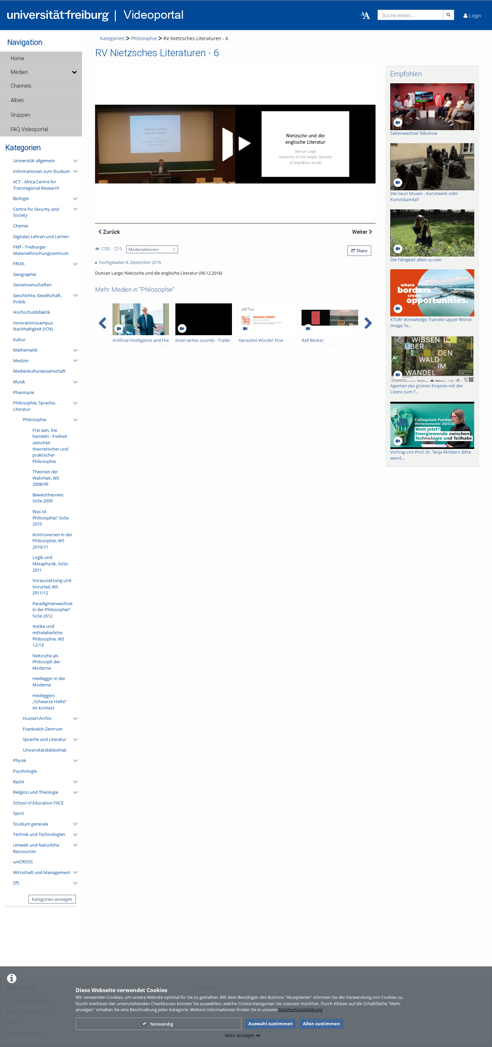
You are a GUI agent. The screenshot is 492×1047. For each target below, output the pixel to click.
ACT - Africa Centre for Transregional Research (36, 185)
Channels (21, 86)
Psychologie (25, 771)
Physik (19, 760)
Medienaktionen (144, 249)
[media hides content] (74, 72)
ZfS (16, 883)
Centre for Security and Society (36, 212)
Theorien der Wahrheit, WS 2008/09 (45, 478)
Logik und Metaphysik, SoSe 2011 (50, 563)
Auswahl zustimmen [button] (270, 1024)
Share (361, 251)
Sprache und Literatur (44, 739)
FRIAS (18, 264)
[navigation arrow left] (102, 323)
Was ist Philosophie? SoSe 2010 (50, 517)
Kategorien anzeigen (52, 899)
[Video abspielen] (235, 144)
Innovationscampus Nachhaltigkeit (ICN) (33, 326)
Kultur (19, 340)
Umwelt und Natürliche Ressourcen (36, 848)
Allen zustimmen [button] (321, 1024)
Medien (19, 72)
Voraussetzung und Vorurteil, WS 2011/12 (51, 586)
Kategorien (112, 38)
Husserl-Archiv (37, 718)
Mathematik (25, 350)
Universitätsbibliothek (45, 750)
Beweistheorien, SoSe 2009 (48, 498)
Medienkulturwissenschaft (39, 371)
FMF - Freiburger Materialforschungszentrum (41, 250)
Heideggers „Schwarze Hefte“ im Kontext (49, 701)
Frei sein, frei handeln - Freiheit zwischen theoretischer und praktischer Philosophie (50, 445)
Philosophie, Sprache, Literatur (34, 406)
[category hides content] (73, 161)
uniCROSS (23, 862)
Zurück (111, 231)
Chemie (20, 226)
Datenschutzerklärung (300, 1010)
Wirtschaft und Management (41, 872)
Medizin (21, 361)
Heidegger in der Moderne (48, 681)
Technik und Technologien (39, 834)
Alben (17, 100)
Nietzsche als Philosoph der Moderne (46, 662)
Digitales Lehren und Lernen (41, 236)
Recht (18, 782)
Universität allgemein (34, 161)
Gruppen (20, 115)
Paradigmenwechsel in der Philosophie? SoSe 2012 (52, 609)
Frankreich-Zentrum (43, 729)
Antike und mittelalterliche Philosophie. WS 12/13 (48, 635)
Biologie (21, 198)
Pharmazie (23, 392)
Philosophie (34, 419)
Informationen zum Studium (41, 171)
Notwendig (161, 1024)
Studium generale (30, 824)
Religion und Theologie (35, 792)
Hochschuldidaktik (31, 312)
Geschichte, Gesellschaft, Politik (37, 298)
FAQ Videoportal (29, 129)
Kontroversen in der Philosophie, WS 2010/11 (52, 541)
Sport (18, 813)
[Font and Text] (365, 15)
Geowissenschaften (32, 285)
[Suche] (449, 15)
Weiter (360, 231)
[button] (41, 59)
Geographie (24, 274)
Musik (19, 382)
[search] (410, 15)
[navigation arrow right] (368, 323)
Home (17, 59)
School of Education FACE (38, 803)
